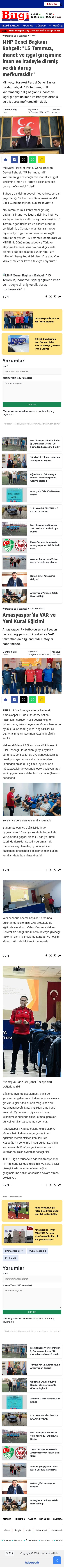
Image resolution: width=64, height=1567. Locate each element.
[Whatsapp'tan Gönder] (32, 159)
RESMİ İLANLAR (11, 26)
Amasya (56, 651)
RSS (10, 1553)
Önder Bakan (30, 1540)
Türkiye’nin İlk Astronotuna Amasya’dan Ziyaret (45, 459)
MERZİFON (19, 1519)
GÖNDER (32, 404)
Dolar (35, 14)
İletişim (18, 1530)
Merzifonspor (46, 1540)
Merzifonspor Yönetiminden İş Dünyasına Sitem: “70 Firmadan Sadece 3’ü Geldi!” (45, 443)
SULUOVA (58, 1519)
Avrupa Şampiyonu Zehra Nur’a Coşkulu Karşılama (43, 561)
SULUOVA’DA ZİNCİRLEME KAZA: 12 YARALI (44, 510)
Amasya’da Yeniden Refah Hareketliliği (44, 594)
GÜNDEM (41, 26)
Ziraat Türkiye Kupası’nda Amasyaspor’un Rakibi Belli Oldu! (44, 545)
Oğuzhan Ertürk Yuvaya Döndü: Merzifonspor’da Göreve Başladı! (43, 477)
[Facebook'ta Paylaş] (14, 159)
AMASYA (28, 26)
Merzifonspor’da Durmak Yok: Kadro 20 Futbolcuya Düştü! (44, 528)
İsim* (6, 366)
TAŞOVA (32, 1519)
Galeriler (34, 608)
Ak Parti (59, 1540)
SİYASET (34, 35)
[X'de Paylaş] (23, 159)
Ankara (56, 109)
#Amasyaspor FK (14, 1250)
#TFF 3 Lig (10, 1257)
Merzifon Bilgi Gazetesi (16, 36)
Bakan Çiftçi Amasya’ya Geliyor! (42, 577)
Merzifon (17, 1540)
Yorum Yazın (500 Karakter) (17, 377)
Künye (7, 1530)
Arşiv (28, 1530)
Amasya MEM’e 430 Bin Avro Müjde (45, 493)
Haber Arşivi (41, 1530)
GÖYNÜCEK (44, 1519)
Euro (49, 14)
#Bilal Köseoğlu (37, 1250)
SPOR (41, 608)
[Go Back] (57, 1560)
